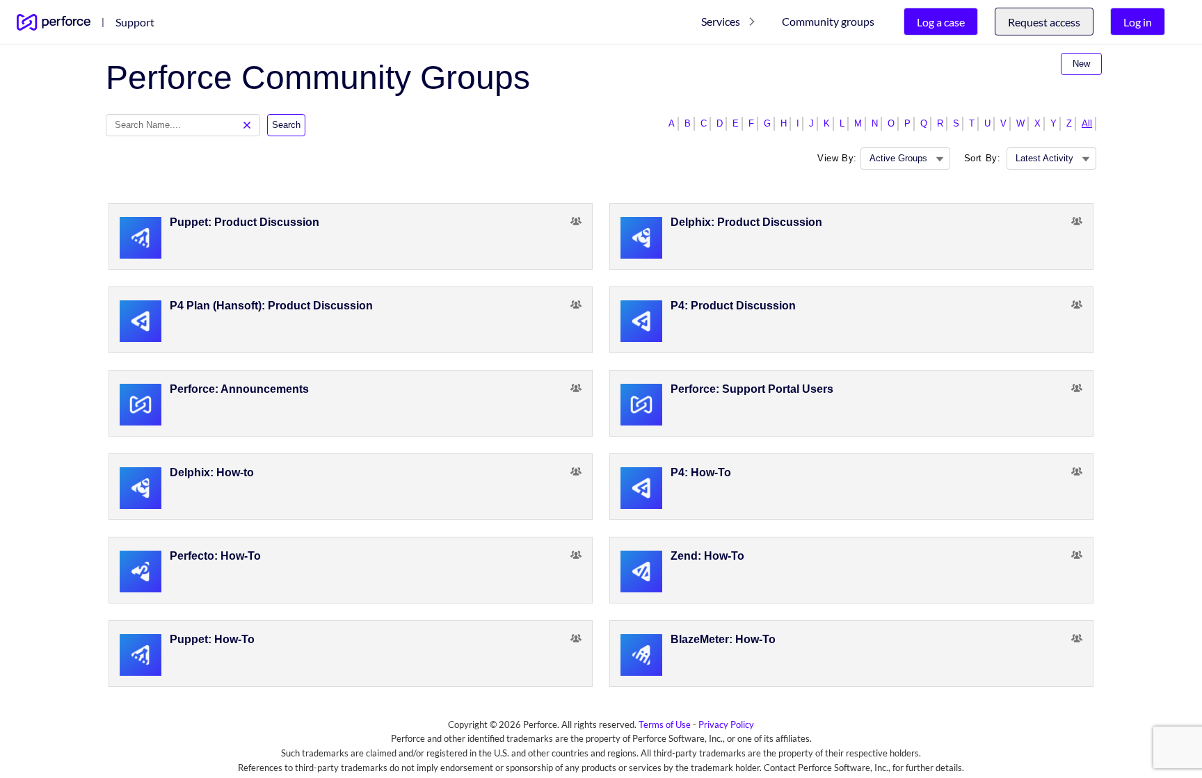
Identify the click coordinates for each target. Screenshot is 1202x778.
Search (286, 125)
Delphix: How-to (212, 472)
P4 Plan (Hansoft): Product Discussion (271, 305)
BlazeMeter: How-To (723, 639)
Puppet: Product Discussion (244, 222)
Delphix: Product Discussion (746, 222)
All (1087, 123)
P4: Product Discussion (733, 305)
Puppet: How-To (212, 639)
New (1081, 63)
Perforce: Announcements (239, 389)
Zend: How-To (707, 556)
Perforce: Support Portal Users (752, 389)
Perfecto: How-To (215, 556)
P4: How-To (701, 472)
